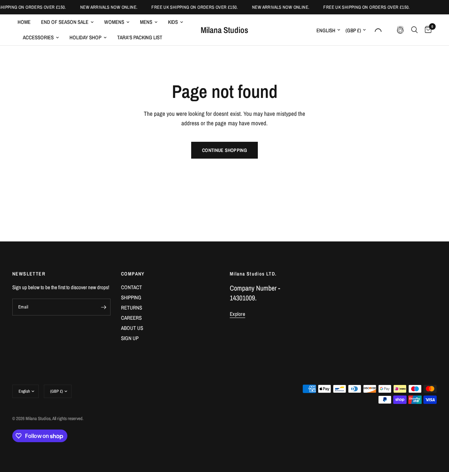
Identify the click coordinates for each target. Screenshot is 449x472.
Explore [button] (237, 314)
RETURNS (131, 307)
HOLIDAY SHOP (85, 37)
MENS (146, 22)
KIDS (173, 22)
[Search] (414, 29)
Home (24, 22)
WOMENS (114, 22)
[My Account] (378, 29)
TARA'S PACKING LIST (139, 37)
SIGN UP (130, 338)
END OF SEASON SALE (64, 22)
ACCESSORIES (38, 37)
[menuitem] (27, 22)
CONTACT (131, 287)
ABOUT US (132, 328)
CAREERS (131, 317)
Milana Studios (224, 30)
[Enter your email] (103, 307)
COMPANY (133, 273)
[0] (426, 29)
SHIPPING (131, 297)
